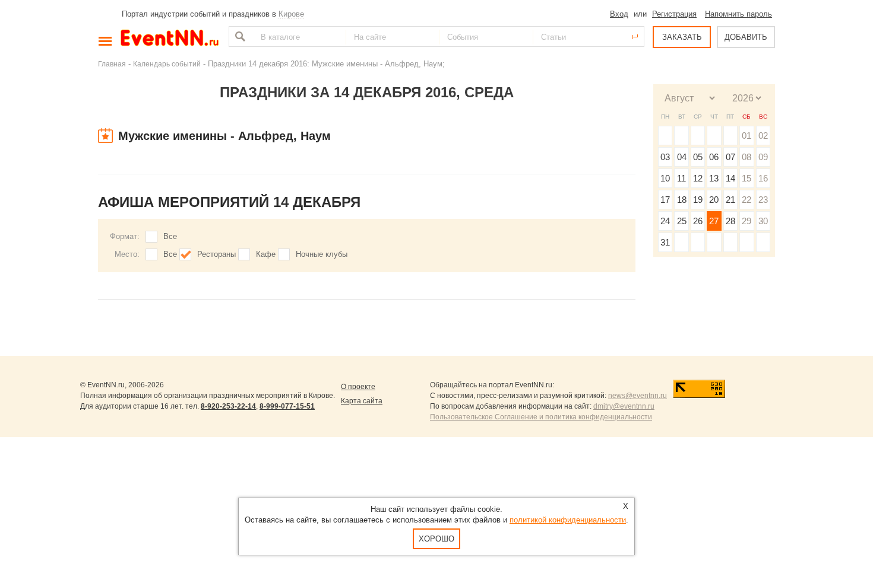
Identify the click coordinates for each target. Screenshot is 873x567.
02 (763, 135)
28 (730, 221)
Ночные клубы (321, 254)
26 (698, 221)
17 (665, 200)
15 (746, 178)
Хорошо (436, 538)
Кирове (291, 13)
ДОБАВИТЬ (746, 37)
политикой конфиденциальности (568, 519)
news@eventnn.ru (637, 395)
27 (714, 221)
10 (665, 178)
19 (698, 200)
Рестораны (216, 254)
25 (682, 221)
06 (714, 157)
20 (714, 200)
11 (681, 178)
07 (730, 157)
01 (746, 135)
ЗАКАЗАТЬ (682, 37)
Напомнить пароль (738, 13)
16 (763, 178)
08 (746, 157)
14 (730, 178)
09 (763, 157)
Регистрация (674, 13)
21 (730, 200)
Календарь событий (167, 64)
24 (665, 221)
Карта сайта (361, 401)
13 (714, 178)
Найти (238, 36)
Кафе (266, 254)
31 (665, 242)
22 (746, 200)
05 (698, 157)
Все (170, 236)
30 (763, 221)
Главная (112, 64)
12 (698, 178)
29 (746, 221)
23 (763, 200)
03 (665, 157)
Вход (619, 13)
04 (682, 157)
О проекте (358, 387)
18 (682, 200)
